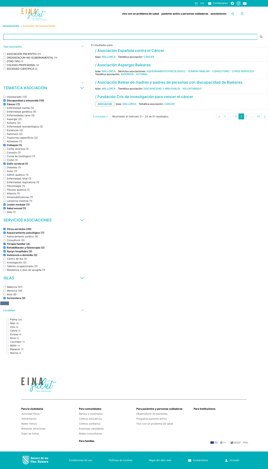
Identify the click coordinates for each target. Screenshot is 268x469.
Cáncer (149, 56)
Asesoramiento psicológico (166, 71)
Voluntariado (192, 88)
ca (202, 3)
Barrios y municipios (91, 413)
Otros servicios (243, 71)
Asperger (127, 74)
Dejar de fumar (30, 433)
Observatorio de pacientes (152, 413)
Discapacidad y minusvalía (162, 88)
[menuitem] (140, 14)
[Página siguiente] (264, 116)
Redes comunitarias (90, 433)
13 (259, 117)
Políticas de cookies (120, 460)
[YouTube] (245, 3)
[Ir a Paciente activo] (40, 14)
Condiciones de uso (80, 460)
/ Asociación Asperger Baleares (123, 65)
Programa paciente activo (151, 418)
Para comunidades (90, 408)
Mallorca (109, 56)
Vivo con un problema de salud (154, 423)
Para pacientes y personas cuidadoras (159, 408)
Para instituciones (204, 408)
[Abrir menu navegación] (242, 14)
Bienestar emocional (33, 428)
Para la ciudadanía (32, 408)
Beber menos (29, 423)
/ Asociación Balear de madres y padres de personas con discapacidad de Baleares (168, 82)
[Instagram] (238, 3)
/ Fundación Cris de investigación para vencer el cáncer (144, 96)
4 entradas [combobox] (101, 117)
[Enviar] (261, 37)
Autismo (141, 74)
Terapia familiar (199, 71)
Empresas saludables (91, 428)
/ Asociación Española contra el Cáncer (129, 50)
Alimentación (29, 418)
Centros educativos (90, 418)
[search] (233, 14)
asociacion (105, 104)
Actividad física (30, 413)
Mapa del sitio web (160, 460)
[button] (43, 46)
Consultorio (221, 71)
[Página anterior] (219, 116)
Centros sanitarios (89, 423)
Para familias (86, 441)
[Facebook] (232, 3)
